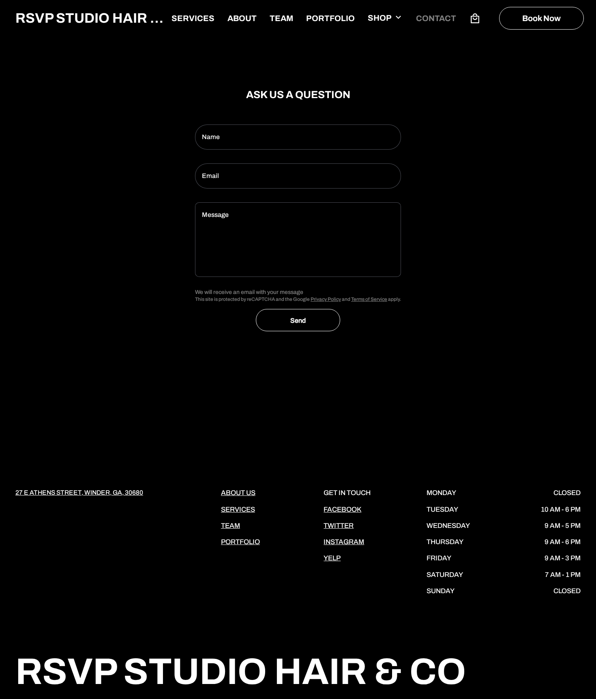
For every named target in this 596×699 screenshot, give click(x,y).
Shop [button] (380, 17)
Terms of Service (369, 299)
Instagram (344, 542)
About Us (238, 493)
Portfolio (330, 18)
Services (193, 18)
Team (230, 526)
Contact (436, 18)
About (242, 18)
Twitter (339, 526)
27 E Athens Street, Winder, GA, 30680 (79, 492)
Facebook (342, 509)
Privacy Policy (326, 299)
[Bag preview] (474, 18)
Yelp (332, 558)
